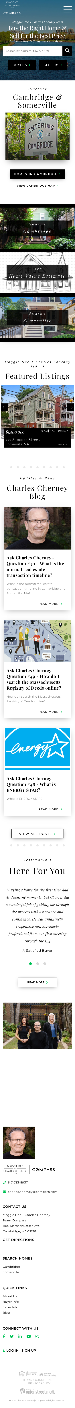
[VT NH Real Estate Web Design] (37, 1391)
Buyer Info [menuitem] (11, 1301)
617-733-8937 (18, 1182)
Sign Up (28, 1351)
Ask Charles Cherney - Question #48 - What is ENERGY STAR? (31, 784)
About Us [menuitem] (10, 1296)
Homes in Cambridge (35, 174)
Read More (35, 982)
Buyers (21, 65)
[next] (70, 407)
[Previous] (4, 407)
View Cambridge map (36, 185)
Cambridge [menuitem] (11, 1266)
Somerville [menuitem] (11, 1272)
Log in (12, 1351)
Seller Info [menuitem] (10, 1307)
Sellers (52, 65)
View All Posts (35, 834)
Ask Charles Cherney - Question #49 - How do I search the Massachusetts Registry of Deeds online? (34, 679)
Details (62, 444)
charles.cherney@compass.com (33, 1192)
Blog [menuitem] (6, 1312)
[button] (67, 51)
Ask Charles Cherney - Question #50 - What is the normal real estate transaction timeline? (35, 566)
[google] (37, 1091)
